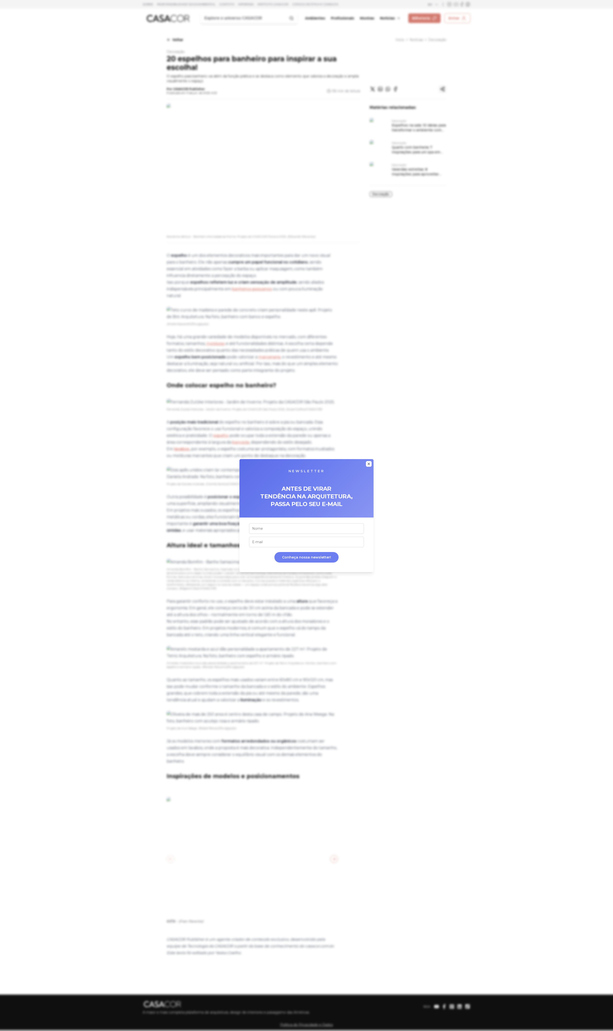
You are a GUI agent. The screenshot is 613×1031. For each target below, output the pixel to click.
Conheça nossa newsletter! (306, 557)
